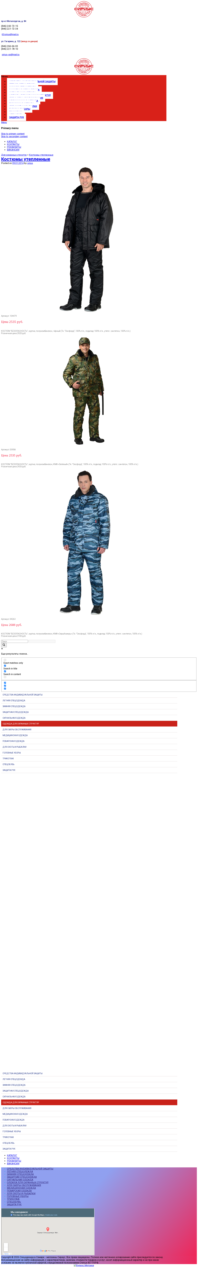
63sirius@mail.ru (10, 34)
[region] (99, 920)
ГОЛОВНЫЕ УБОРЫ (12, 753)
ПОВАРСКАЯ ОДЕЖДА (13, 741)
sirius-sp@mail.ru (10, 54)
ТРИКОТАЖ (8, 758)
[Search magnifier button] (4, 645)
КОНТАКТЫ (13, 144)
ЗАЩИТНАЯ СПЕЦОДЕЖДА (16, 712)
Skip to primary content (12, 133)
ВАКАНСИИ (13, 149)
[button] (83, 76)
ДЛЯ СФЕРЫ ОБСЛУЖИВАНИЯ (17, 729)
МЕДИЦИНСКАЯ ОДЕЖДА (15, 735)
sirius (30, 163)
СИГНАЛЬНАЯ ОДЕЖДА (14, 718)
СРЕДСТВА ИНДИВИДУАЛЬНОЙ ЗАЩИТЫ (22, 695)
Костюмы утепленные (41, 155)
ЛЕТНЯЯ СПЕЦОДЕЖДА (14, 700)
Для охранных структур (14, 155)
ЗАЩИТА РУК (16, 117)
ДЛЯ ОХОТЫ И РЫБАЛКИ (14, 747)
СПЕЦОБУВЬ (8, 764)
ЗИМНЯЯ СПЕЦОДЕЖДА (14, 706)
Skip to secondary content (14, 136)
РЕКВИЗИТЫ (14, 147)
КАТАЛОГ (12, 141)
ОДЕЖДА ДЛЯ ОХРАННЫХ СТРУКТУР (21, 724)
